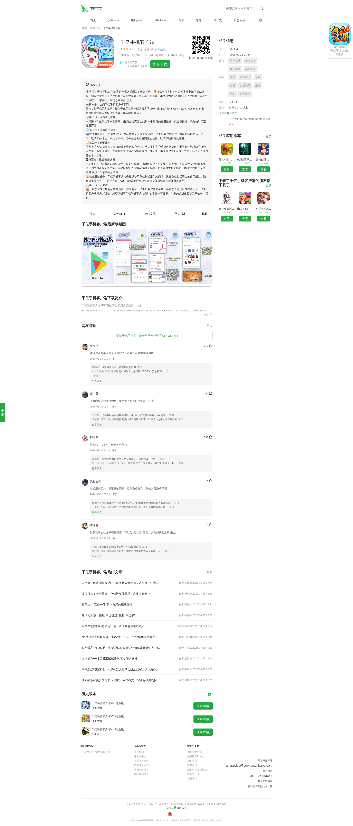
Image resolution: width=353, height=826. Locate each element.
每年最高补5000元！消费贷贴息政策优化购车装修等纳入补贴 (121, 648)
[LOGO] (91, 8)
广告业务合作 (141, 765)
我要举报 (192, 778)
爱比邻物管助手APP (227, 159)
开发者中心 (140, 756)
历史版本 (180, 213)
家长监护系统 (194, 773)
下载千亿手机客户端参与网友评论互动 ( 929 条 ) (147, 335)
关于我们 (139, 751)
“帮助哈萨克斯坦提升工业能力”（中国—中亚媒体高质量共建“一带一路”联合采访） (121, 637)
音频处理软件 (263, 159)
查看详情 (203, 706)
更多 (209, 325)
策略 (257, 85)
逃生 (232, 77)
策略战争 (250, 60)
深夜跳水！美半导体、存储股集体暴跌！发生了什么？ (116, 593)
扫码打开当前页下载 (201, 58)
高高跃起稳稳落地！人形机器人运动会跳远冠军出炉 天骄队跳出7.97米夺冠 (121, 669)
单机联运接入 (141, 773)
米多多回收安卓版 (245, 208)
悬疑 (257, 77)
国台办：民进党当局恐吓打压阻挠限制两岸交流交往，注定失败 (121, 583)
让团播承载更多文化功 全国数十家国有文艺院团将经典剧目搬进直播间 (121, 680)
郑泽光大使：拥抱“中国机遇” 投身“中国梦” (108, 615)
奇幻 (232, 93)
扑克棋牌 (235, 69)
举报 (2, 412)
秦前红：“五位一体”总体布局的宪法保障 (107, 604)
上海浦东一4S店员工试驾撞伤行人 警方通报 (109, 658)
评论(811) (120, 213)
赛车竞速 (250, 69)
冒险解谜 (245, 77)
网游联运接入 (141, 769)
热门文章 (150, 213)
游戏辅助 (245, 85)
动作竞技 (235, 60)
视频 (205, 213)
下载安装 (162, 49)
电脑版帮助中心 (195, 756)
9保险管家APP (245, 159)
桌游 (232, 85)
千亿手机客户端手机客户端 (95, 751)
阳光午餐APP (227, 208)
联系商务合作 (141, 760)
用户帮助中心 (194, 751)
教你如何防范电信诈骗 (260, 786)
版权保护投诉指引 (197, 769)
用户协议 (192, 760)
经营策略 (245, 93)
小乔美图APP (263, 208)
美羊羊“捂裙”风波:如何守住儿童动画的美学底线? (112, 626)
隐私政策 (232, 113)
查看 (227, 169)
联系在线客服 (265, 781)
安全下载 (160, 64)
